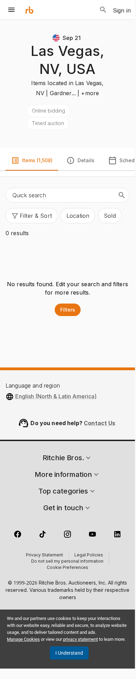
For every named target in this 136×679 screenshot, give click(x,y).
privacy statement (80, 639)
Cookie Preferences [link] (67, 568)
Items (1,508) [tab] (37, 160)
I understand (69, 653)
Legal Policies (88, 555)
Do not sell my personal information (67, 561)
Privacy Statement (44, 555)
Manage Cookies (23, 639)
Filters (67, 310)
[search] (122, 195)
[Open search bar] (103, 10)
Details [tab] (86, 160)
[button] (32, 215)
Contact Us (100, 423)
